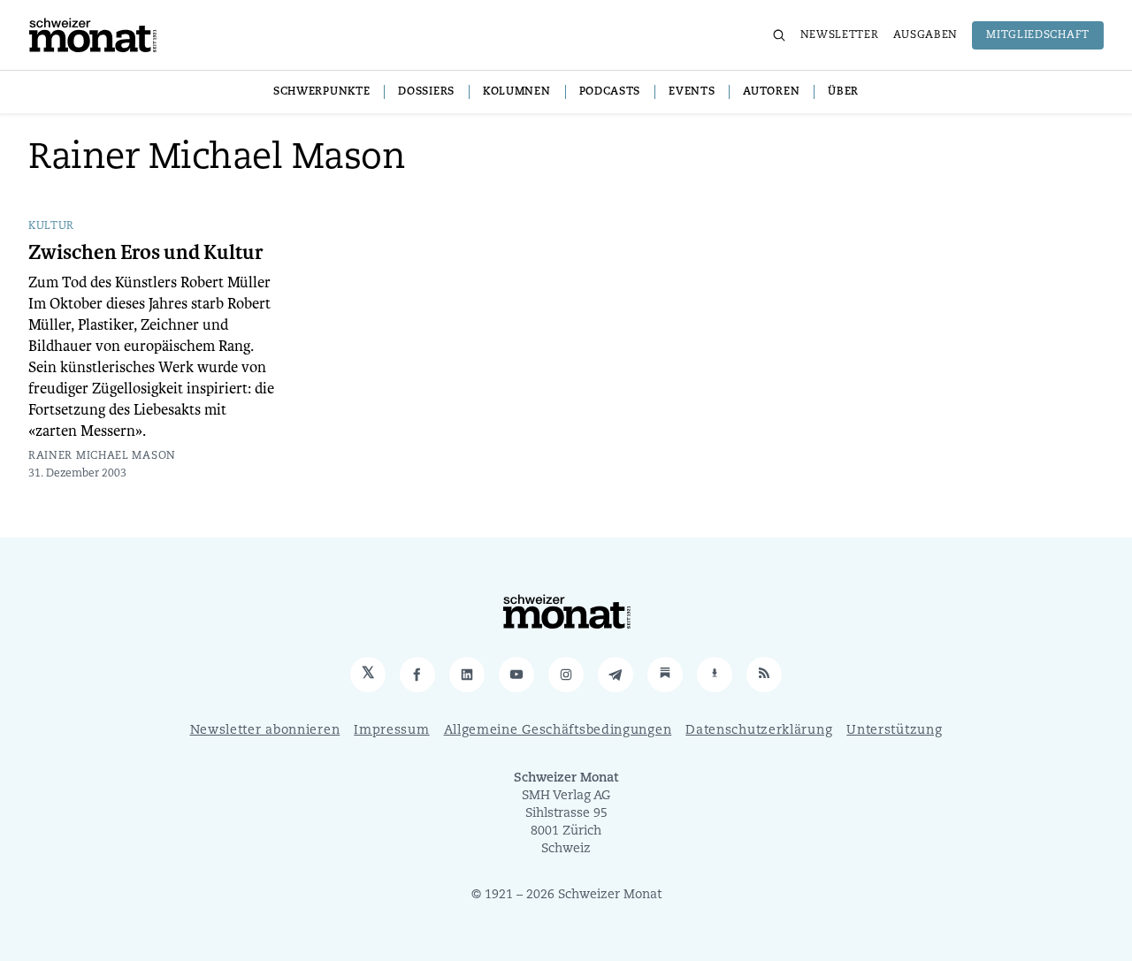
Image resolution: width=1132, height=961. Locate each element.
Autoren (771, 92)
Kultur (51, 226)
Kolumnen (517, 92)
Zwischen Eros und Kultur (146, 252)
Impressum (391, 730)
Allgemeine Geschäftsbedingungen (558, 730)
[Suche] (779, 35)
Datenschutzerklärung (758, 730)
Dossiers (426, 92)
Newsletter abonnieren (265, 730)
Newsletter (839, 35)
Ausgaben (926, 35)
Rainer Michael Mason (102, 456)
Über (843, 92)
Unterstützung (894, 730)
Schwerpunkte (321, 92)
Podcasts (610, 92)
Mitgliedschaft (1038, 35)
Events (692, 92)
